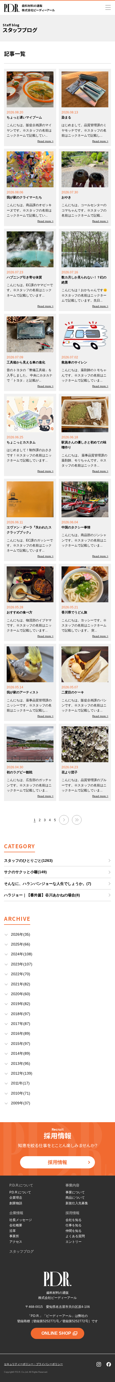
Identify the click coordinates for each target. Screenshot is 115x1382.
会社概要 (15, 1225)
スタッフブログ (21, 1251)
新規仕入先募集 (77, 1203)
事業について (75, 1192)
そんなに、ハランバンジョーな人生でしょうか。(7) (47, 883)
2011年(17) (20, 1083)
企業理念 (15, 1197)
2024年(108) (21, 954)
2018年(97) (20, 1014)
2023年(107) (21, 964)
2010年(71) (20, 1093)
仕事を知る (74, 1225)
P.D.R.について (21, 1185)
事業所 (14, 1236)
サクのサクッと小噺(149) (25, 872)
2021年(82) (20, 984)
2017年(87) (20, 1023)
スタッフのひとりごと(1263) (28, 860)
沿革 (12, 1231)
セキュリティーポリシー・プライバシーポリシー (33, 1364)
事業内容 (72, 1185)
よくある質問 (75, 1236)
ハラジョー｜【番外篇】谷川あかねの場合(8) (42, 895)
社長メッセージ (20, 1220)
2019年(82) (20, 1004)
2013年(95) (20, 1063)
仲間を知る (74, 1231)
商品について (75, 1197)
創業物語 (15, 1203)
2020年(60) (20, 994)
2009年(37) (20, 1103)
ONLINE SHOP (56, 1333)
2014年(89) (20, 1053)
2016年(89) (20, 1033)
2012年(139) (21, 1073)
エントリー (74, 1242)
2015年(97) (20, 1043)
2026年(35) (20, 934)
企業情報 (16, 1213)
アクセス (15, 1242)
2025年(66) (20, 944)
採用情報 (57, 1162)
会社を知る (74, 1220)
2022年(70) (20, 974)
